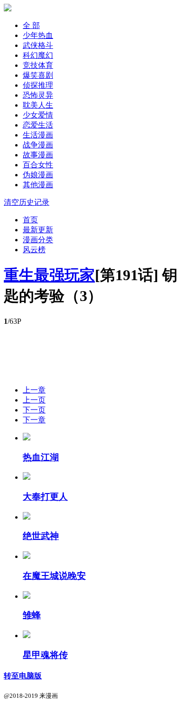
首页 (30, 220)
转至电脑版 (23, 676)
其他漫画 (38, 185)
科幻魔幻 (38, 55)
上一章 (34, 390)
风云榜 (34, 250)
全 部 (31, 25)
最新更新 (38, 230)
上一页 (34, 400)
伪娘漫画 (38, 175)
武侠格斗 (38, 45)
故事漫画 (38, 155)
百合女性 (38, 165)
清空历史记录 (26, 202)
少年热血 (38, 35)
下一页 (34, 410)
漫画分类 (38, 240)
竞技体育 (38, 65)
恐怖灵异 (38, 95)
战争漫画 (38, 145)
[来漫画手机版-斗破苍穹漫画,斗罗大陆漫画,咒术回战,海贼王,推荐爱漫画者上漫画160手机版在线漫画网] (7, 9)
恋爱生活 (38, 125)
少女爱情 (38, 115)
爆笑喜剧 (38, 75)
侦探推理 (38, 85)
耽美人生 (38, 105)
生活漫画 (38, 135)
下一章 (34, 420)
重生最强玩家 (49, 274)
